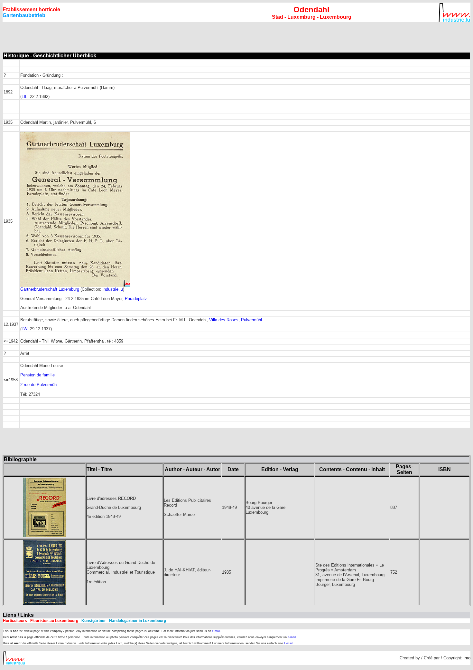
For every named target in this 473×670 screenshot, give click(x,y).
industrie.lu (113, 289)
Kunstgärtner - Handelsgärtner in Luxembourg (123, 620)
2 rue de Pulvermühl (39, 384)
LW (24, 328)
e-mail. (216, 631)
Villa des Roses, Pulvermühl (235, 319)
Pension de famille (37, 375)
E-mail (288, 643)
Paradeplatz (136, 298)
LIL (24, 96)
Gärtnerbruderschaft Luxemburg (49, 289)
